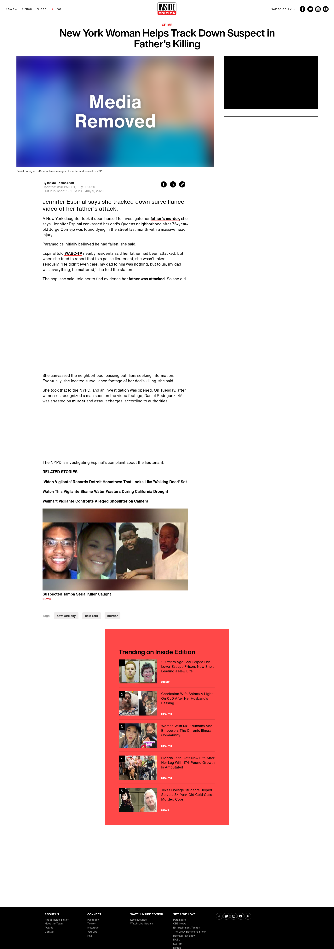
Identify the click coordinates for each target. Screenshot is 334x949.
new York (91, 616)
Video (42, 8)
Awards (49, 927)
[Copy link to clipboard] (182, 185)
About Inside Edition (57, 920)
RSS (90, 936)
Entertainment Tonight (186, 927)
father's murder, (165, 218)
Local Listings (138, 920)
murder (78, 401)
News (9, 8)
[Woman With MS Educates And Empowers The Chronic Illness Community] (167, 735)
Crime (27, 8)
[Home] (167, 9)
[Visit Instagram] (233, 916)
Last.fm (177, 944)
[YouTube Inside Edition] (326, 9)
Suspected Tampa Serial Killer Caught (77, 594)
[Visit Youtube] (240, 916)
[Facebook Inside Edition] (302, 9)
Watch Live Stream (141, 923)
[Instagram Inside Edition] (318, 9)
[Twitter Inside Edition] (310, 9)
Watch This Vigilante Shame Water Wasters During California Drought (105, 491)
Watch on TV (281, 8)
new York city (66, 616)
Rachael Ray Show (184, 936)
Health (166, 714)
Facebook (93, 920)
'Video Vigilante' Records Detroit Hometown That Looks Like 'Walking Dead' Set (115, 482)
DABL (176, 939)
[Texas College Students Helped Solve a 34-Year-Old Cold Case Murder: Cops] (167, 800)
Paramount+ (180, 920)
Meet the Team (54, 923)
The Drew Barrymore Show (189, 932)
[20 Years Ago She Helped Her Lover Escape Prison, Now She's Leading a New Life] (167, 671)
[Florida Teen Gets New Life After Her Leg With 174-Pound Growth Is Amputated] (167, 768)
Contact (49, 932)
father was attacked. (147, 279)
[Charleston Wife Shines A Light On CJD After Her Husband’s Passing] (167, 703)
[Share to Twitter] (173, 185)
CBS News (179, 923)
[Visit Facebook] (219, 916)
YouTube (92, 932)
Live (58, 8)
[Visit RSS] (248, 916)
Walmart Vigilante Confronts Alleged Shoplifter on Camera (95, 501)
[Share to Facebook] (163, 185)
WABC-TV (73, 253)
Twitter (91, 923)
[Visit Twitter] (226, 916)
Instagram (93, 927)
